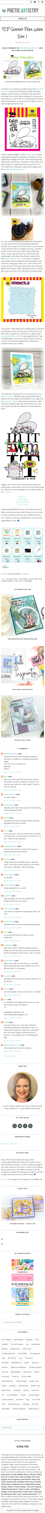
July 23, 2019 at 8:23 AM (12, 870)
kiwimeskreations (10, 754)
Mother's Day (35, 1386)
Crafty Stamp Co (33, 1409)
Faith (3, 1358)
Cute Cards (5, 1376)
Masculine (5, 1363)
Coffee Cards (26, 1349)
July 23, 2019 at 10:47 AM (13, 928)
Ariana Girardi (8, 922)
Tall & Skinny (27, 1372)
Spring (4, 1386)
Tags (27, 1399)
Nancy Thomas (22, 504)
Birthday (4, 1349)
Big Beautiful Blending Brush (14, 169)
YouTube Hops (23, 1386)
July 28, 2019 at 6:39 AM (12, 1051)
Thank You (15, 1376)
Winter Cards (6, 1390)
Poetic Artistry (16, 1510)
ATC (3, 1395)
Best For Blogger (34, 1510)
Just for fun (35, 579)
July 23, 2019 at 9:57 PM (12, 995)
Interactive (19, 1399)
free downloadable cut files (11, 336)
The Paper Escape (14, 1404)
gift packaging (15, 1372)
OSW (3, 1404)
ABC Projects (12, 1358)
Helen (5, 776)
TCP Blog (7, 492)
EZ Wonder (17, 1390)
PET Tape (35, 1404)
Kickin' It (29, 154)
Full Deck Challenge (18, 1409)
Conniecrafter (8, 875)
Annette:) (7, 976)
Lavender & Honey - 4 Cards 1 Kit (22, 1224)
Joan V (5, 831)
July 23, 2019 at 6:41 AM (12, 826)
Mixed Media (35, 1344)
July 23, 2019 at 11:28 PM (13, 1018)
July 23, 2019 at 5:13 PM (12, 956)
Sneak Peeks (7, 581)
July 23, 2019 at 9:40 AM (12, 904)
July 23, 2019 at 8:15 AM (12, 842)
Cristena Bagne (22, 499)
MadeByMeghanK (10, 846)
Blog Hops (12, 579)
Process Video (26, 1376)
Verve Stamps (6, 1340)
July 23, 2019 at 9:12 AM (12, 881)
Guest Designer (34, 1395)
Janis (5, 999)
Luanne (6, 818)
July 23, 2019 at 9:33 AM (12, 891)
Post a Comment (10, 1056)
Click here (4, 1179)
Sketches (5, 1344)
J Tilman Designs (21, 1381)
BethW (6, 1022)
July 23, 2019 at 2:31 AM (12, 772)
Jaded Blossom (16, 1363)
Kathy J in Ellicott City (11, 1045)
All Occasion (29, 1358)
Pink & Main (6, 1409)
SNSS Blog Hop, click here (28, 48)
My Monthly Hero (7, 1381)
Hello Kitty (26, 1404)
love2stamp (8, 945)
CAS (27, 1344)
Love (20, 1358)
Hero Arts (5, 1372)
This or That (36, 1399)
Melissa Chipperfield (23, 502)
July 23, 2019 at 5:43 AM (12, 800)
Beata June (22, 497)
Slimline (36, 1372)
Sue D (5, 932)
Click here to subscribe (9, 1144)
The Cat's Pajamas (23, 581)
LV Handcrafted (12, 1395)
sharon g (6, 859)
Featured (23, 579)
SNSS (37, 1340)
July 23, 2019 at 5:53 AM (12, 813)
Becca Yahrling (9, 885)
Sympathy (12, 1386)
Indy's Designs (9, 909)
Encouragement (35, 1353)
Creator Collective (8, 1399)
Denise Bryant (8, 961)
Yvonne (6, 989)
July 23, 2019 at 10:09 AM (13, 917)
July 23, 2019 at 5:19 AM (12, 790)
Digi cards (35, 1363)
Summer (23, 1395)
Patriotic (26, 1390)
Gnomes (5, 1367)
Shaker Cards (34, 1381)
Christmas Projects (35, 1367)
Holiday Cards (15, 1349)
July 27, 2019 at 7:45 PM (12, 1041)
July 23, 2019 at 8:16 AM (12, 855)
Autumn (26, 1363)
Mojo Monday (18, 1340)
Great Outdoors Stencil (13, 259)
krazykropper (8, 805)
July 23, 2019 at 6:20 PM (12, 972)
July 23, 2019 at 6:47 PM (12, 984)
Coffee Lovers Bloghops (18, 1367)
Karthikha (7, 896)
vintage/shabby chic (8, 1353)
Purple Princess (9, 794)
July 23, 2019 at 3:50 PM (12, 941)
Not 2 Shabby (22, 1353)
